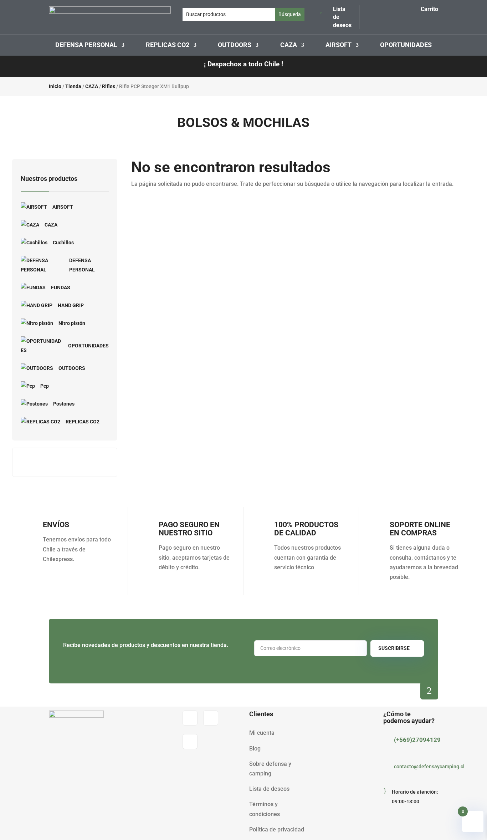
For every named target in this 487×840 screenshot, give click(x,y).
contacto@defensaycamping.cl (429, 766)
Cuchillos (63, 242)
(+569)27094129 (417, 739)
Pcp (44, 386)
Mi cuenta (262, 732)
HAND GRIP (71, 305)
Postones (64, 404)
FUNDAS (60, 287)
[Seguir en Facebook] (190, 718)
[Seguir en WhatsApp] (190, 741)
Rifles (108, 86)
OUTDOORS (234, 45)
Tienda (73, 86)
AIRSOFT (338, 45)
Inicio (55, 86)
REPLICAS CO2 (167, 45)
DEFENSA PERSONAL (86, 45)
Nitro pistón (71, 323)
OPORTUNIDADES (406, 45)
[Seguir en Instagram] (210, 718)
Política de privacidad (276, 829)
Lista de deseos (269, 788)
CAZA (288, 45)
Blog (255, 748)
